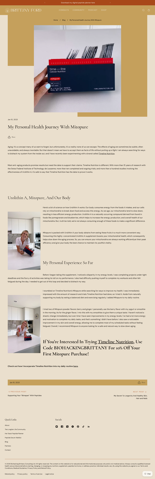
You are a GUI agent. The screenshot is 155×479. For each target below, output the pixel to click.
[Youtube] (72, 426)
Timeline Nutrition (107, 153)
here (75, 366)
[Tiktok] (83, 426)
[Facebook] (62, 426)
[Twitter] (67, 426)
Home (56, 20)
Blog (63, 20)
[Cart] (149, 10)
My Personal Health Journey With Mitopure (85, 20)
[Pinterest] (78, 426)
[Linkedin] (88, 426)
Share (13, 137)
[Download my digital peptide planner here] (77, 2)
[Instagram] (56, 426)
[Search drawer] (143, 10)
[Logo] (23, 10)
